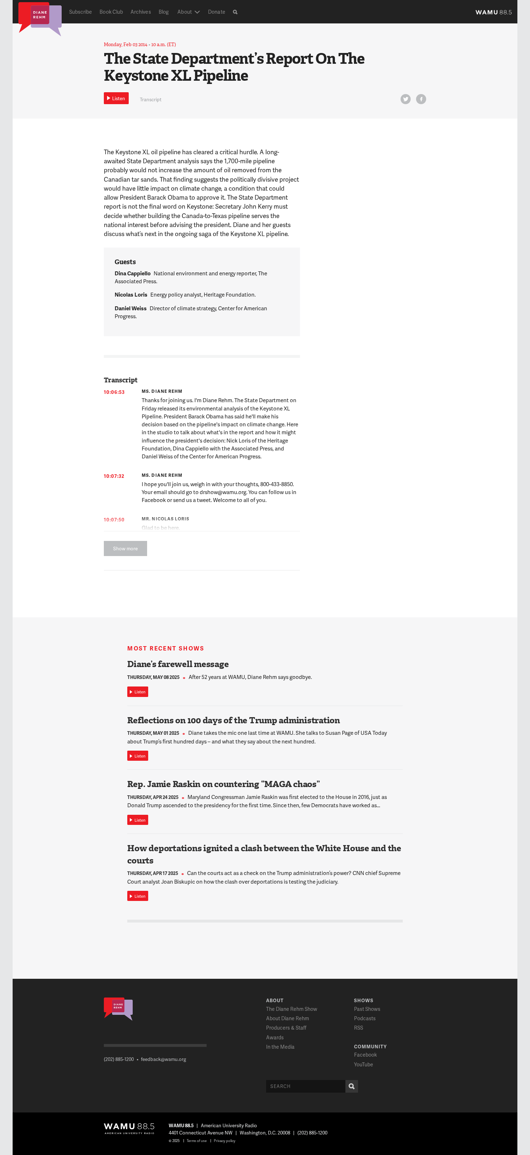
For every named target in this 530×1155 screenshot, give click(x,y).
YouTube (363, 1064)
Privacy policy (224, 1140)
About (184, 11)
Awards (275, 1037)
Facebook (365, 1054)
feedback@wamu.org (163, 1059)
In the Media (280, 1046)
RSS (358, 1027)
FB (421, 99)
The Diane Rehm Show (291, 1008)
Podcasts (365, 1018)
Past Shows (367, 1008)
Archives (141, 11)
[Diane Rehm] (40, 18)
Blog (164, 11)
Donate (216, 11)
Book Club (111, 11)
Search (351, 1086)
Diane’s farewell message (178, 664)
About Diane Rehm (287, 1018)
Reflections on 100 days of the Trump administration (233, 720)
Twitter (406, 99)
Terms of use (197, 1140)
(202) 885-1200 (119, 1059)
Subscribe (80, 11)
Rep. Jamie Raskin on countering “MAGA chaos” (223, 784)
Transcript (151, 99)
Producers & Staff (286, 1027)
